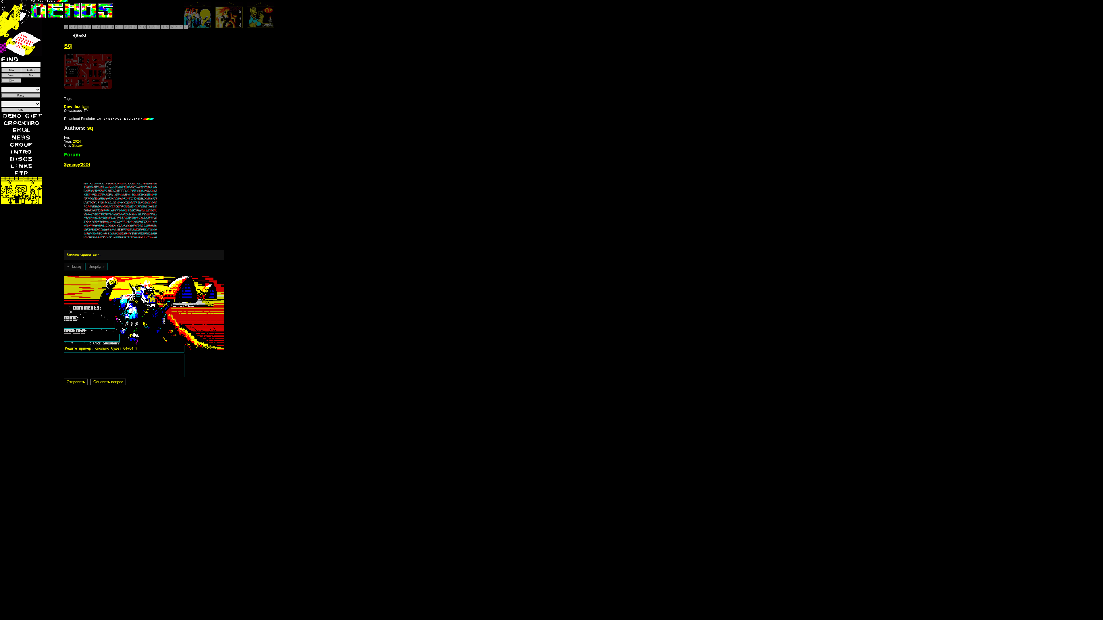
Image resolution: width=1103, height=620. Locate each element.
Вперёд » (96, 266)
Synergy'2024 (77, 164)
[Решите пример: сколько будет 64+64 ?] (100, 278)
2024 (77, 142)
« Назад (74, 266)
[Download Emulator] (125, 119)
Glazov (77, 146)
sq (86, 107)
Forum (72, 155)
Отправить (76, 382)
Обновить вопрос (108, 382)
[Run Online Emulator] (88, 71)
